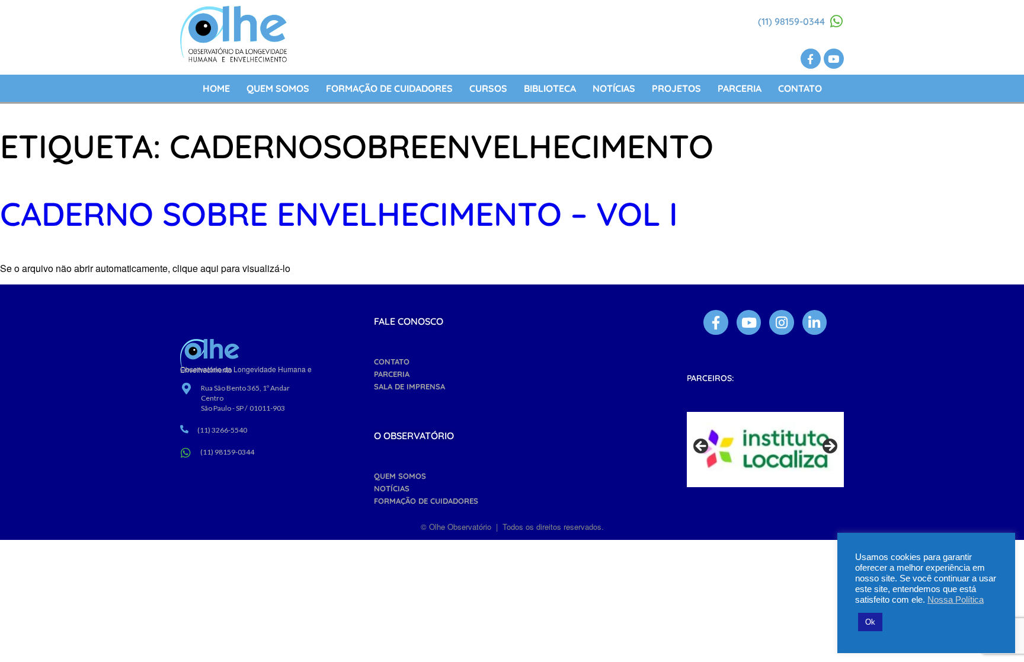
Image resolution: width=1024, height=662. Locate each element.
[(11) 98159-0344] (837, 21)
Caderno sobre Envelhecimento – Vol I (339, 213)
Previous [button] (702, 447)
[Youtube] (834, 59)
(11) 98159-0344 (791, 21)
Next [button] (829, 447)
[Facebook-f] (811, 59)
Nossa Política (955, 600)
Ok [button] (870, 622)
